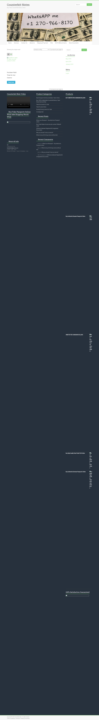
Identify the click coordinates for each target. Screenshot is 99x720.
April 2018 (68, 61)
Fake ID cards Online (41, 107)
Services (16, 43)
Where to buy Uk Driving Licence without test (47, 135)
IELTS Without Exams (61, 43)
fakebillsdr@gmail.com (12, 148)
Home (10, 43)
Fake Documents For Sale (42, 104)
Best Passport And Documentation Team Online (48, 97)
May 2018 (68, 59)
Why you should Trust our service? (44, 132)
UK (7, 145)
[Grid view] (8, 54)
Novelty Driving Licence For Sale (44, 109)
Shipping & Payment (42, 43)
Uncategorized (39, 111)
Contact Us (24, 43)
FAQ (51, 43)
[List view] (11, 54)
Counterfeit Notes (18, 5)
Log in (67, 73)
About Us (32, 43)
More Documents (74, 43)
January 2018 (69, 64)
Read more (11, 82)
